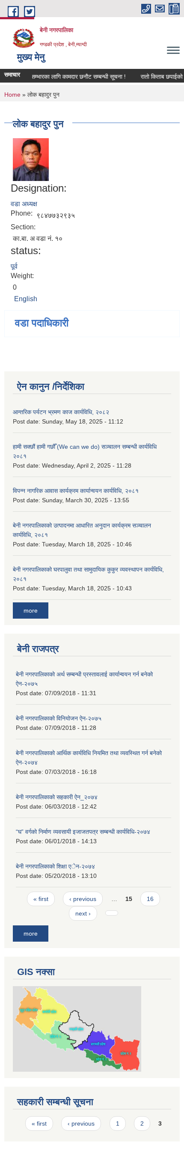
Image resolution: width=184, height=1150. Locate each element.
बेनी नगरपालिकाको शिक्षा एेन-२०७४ (55, 866)
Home (12, 94)
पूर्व (14, 266)
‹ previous (82, 898)
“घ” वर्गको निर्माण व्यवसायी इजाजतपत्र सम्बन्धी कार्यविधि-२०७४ (83, 831)
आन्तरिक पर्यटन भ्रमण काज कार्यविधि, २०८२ (61, 412)
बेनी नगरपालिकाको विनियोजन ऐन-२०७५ (58, 718)
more (31, 610)
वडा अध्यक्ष (24, 203)
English (25, 298)
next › (83, 913)
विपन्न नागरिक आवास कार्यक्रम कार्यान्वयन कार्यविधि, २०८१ (76, 490)
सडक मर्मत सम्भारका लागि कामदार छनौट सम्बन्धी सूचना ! (62, 76)
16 (150, 898)
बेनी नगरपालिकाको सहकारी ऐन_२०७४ (57, 797)
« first (40, 898)
